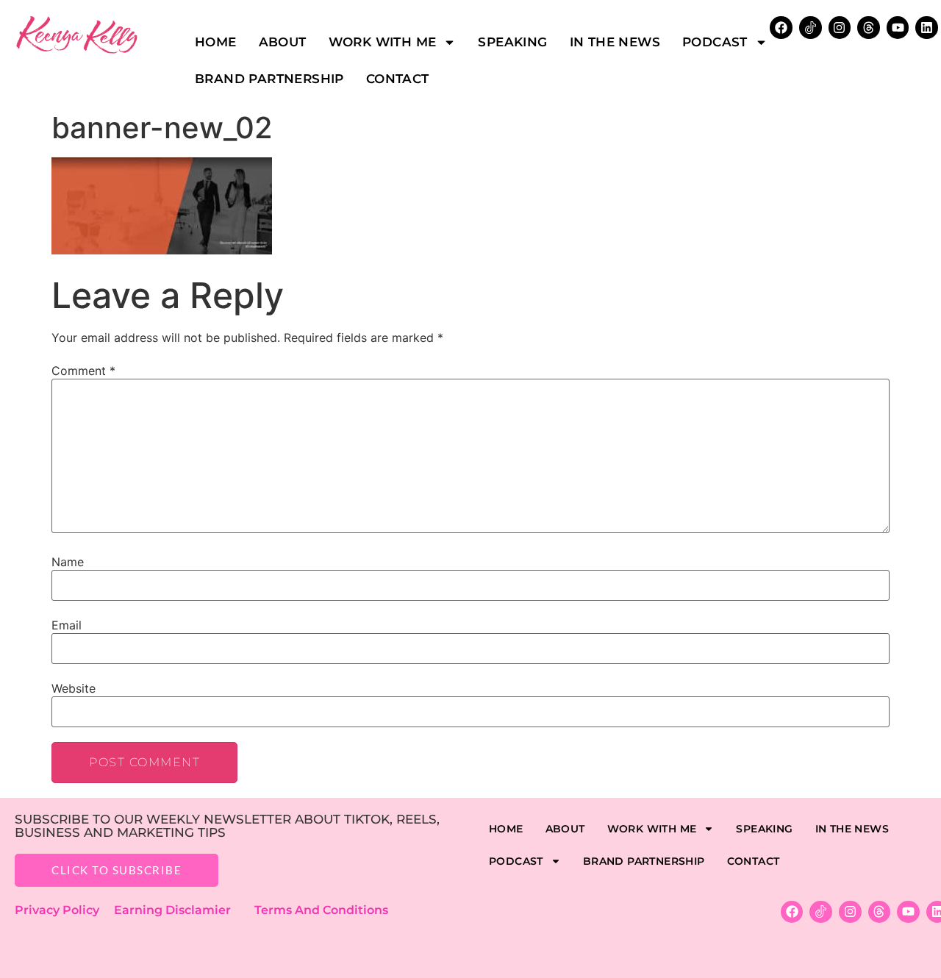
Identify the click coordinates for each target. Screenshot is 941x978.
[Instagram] (840, 27)
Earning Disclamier (182, 910)
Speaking (512, 42)
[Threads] (868, 27)
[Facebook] (792, 912)
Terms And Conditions (321, 910)
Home (216, 42)
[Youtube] (898, 27)
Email (66, 625)
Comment (83, 370)
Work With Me (383, 42)
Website (73, 688)
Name (67, 562)
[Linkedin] (926, 27)
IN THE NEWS (615, 42)
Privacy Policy (64, 910)
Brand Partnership (269, 78)
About (283, 42)
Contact (397, 78)
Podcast (715, 42)
